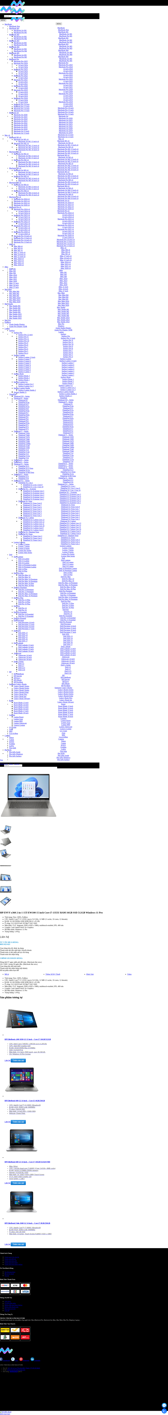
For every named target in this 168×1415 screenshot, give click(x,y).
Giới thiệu (8, 1301)
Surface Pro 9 (68, 346)
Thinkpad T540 (68, 449)
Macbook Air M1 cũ (65, 143)
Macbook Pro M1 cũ (65, 147)
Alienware (65, 657)
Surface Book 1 (68, 383)
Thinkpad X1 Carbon (68, 521)
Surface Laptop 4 (68, 369)
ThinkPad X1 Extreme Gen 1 (70, 503)
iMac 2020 (63, 285)
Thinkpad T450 (68, 437)
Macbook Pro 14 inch (65, 112)
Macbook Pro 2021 (66, 83)
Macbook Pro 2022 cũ (66, 225)
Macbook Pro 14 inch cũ (66, 244)
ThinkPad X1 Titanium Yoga (68, 536)
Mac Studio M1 (63, 309)
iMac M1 (63, 272)
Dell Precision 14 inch (68, 626)
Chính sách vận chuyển (12, 1257)
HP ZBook (66, 684)
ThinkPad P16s (67, 414)
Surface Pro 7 (68, 351)
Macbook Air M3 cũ (65, 174)
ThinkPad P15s (67, 410)
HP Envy (65, 681)
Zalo (16, 1360)
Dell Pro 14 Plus (68, 605)
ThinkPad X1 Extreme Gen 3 (70, 499)
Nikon (63, 741)
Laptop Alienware (65, 727)
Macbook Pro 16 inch (65, 108)
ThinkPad (63, 398)
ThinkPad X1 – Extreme (68, 492)
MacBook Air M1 (65, 34)
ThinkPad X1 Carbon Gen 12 (70, 525)
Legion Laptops (65, 546)
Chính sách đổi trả (10, 1259)
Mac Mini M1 (63, 299)
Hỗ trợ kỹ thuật (9, 1274)
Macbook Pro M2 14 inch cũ (68, 168)
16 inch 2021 (68, 87)
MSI (63, 735)
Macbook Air (63, 116)
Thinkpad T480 (68, 443)
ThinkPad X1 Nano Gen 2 (70, 542)
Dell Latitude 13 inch (68, 649)
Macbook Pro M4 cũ (65, 194)
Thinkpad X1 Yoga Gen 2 (70, 519)
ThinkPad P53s (67, 427)
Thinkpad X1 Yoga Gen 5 (70, 513)
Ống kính (63, 751)
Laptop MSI (65, 725)
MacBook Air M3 (65, 46)
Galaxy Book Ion (65, 700)
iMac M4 (63, 277)
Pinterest (26, 1360)
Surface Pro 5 (68, 355)
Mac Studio (61, 307)
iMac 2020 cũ (66, 268)
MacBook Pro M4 (65, 55)
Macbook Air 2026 (66, 118)
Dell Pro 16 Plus (68, 607)
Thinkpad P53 (68, 425)
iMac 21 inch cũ (66, 260)
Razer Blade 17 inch (65, 714)
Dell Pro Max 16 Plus (68, 587)
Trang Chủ (4, 764)
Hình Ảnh (90, 974)
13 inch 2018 (68, 104)
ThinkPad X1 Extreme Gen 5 (70, 494)
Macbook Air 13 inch (65, 137)
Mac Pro (61, 324)
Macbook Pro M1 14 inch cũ (68, 151)
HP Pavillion (65, 686)
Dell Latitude (65, 647)
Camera (61, 739)
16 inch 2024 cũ (68, 217)
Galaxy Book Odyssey (65, 702)
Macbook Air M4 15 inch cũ (68, 192)
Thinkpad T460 (68, 439)
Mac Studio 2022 (63, 322)
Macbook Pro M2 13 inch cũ (68, 166)
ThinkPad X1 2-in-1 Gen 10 (70, 490)
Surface (63, 334)
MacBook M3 (63, 44)
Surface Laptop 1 (68, 375)
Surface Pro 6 (68, 353)
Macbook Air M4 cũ (65, 188)
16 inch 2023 (68, 77)
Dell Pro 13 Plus (68, 603)
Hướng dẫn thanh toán (11, 1307)
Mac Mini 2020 (63, 305)
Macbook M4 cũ (63, 186)
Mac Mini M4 (63, 295)
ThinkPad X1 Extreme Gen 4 (70, 496)
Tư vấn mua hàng (10, 1272)
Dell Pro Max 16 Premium (67, 585)
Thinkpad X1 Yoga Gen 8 (70, 507)
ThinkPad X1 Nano (68, 538)
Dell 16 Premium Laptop (68, 570)
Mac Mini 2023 (63, 303)
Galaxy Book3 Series (65, 694)
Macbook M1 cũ (63, 141)
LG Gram (63, 731)
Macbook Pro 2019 (66, 94)
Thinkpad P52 (68, 422)
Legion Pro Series (67, 554)
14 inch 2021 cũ (68, 231)
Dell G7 (68, 669)
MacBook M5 (63, 57)
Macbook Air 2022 (66, 126)
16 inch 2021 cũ (68, 233)
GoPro (63, 749)
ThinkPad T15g (68, 459)
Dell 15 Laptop (68, 564)
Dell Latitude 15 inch (68, 653)
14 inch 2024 (68, 69)
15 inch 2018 (68, 106)
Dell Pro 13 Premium (68, 595)
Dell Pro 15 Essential (68, 620)
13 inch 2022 (68, 81)
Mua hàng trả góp (10, 1309)
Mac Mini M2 (63, 297)
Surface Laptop (65, 359)
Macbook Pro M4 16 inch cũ (68, 198)
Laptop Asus (65, 723)
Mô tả (7, 974)
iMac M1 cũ (65, 254)
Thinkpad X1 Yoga (68, 505)
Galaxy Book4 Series (65, 692)
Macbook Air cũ (63, 200)
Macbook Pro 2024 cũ (66, 213)
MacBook (61, 28)
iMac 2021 (63, 283)
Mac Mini (61, 293)
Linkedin (37, 1360)
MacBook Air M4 (65, 52)
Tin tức (7, 1275)
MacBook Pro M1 (65, 36)
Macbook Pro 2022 (66, 79)
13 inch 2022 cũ (68, 227)
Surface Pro (65, 336)
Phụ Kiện (61, 753)
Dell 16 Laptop (68, 566)
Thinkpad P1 (68, 404)
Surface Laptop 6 (68, 365)
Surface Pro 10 (68, 344)
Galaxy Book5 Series (65, 690)
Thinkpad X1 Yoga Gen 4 (70, 515)
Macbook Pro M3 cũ (65, 180)
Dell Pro (66, 610)
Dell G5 (68, 667)
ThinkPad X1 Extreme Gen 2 (70, 501)
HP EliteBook (66, 677)
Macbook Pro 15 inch (65, 110)
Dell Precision (66, 624)
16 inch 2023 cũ (68, 223)
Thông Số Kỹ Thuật (52, 974)
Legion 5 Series (68, 548)
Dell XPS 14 (68, 638)
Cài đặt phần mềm (10, 1303)
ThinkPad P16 (68, 412)
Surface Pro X (68, 340)
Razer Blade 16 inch (65, 712)
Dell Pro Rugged (66, 622)
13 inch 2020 (68, 92)
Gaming (63, 718)
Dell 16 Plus (68, 575)
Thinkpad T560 (68, 451)
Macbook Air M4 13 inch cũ (68, 190)
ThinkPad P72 (68, 431)
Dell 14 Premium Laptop (68, 568)
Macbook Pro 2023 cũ (66, 219)
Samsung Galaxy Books (63, 688)
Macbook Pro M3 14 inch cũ (68, 182)
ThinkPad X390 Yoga (68, 476)
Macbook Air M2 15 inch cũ (68, 161)
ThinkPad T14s (68, 455)
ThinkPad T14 (68, 453)
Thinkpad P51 (68, 420)
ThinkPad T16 (68, 462)
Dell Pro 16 (68, 614)
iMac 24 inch (63, 289)
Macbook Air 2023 (66, 124)
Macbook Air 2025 (66, 120)
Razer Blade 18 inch (65, 716)
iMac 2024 (63, 279)
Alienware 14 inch (68, 659)
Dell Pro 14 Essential (68, 618)
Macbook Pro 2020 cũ (66, 235)
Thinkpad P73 (68, 433)
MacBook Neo (63, 30)
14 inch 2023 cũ (68, 221)
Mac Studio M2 (63, 311)
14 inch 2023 (68, 75)
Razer (63, 704)
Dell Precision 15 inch (68, 628)
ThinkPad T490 (68, 445)
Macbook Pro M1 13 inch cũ (68, 149)
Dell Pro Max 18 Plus (68, 589)
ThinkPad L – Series (65, 466)
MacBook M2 (63, 38)
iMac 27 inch (63, 291)
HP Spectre (66, 679)
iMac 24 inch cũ (66, 258)
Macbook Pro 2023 (66, 73)
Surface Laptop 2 (68, 373)
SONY (63, 745)
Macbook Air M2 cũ (65, 157)
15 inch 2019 (68, 98)
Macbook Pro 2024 (66, 67)
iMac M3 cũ (65, 252)
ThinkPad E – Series (65, 464)
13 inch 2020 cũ (68, 237)
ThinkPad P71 (68, 429)
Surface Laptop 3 (68, 371)
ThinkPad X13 (68, 470)
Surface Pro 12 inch (68, 338)
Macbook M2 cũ (63, 155)
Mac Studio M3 (63, 314)
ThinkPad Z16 (68, 482)
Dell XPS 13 (68, 636)
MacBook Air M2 (65, 40)
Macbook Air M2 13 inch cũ (68, 159)
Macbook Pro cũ (63, 211)
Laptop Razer (66, 721)
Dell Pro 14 (68, 612)
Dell (63, 558)
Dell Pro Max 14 (68, 579)
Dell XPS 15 (68, 640)
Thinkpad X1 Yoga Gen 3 (70, 517)
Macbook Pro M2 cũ (65, 163)
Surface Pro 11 (68, 342)
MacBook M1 (63, 32)
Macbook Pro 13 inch (65, 114)
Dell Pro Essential (65, 616)
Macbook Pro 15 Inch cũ (66, 242)
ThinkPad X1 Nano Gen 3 (70, 540)
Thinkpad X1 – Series (66, 484)
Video (129, 974)
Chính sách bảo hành (11, 1262)
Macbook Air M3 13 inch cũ (68, 176)
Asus (63, 733)
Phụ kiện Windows (63, 758)
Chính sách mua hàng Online (14, 1264)
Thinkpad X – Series (65, 468)
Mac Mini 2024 (63, 301)
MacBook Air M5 (65, 59)
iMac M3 (63, 274)
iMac (61, 270)
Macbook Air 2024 (66, 122)
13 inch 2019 (68, 96)
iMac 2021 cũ (66, 266)
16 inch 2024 (68, 71)
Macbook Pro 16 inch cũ (66, 240)
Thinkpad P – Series (65, 402)
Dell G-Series (66, 665)
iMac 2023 (63, 281)
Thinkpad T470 (68, 441)
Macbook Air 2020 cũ (66, 209)
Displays (61, 326)
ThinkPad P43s (67, 418)
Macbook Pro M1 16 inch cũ (68, 153)
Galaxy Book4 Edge (65, 696)
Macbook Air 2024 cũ (66, 203)
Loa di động (63, 737)
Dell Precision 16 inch (68, 630)
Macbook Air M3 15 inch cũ (68, 178)
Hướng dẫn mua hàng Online (13, 1305)
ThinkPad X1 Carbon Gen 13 (70, 523)
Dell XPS (65, 634)
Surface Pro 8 (68, 348)
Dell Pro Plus (66, 601)
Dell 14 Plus (68, 573)
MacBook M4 (63, 50)
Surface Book (66, 377)
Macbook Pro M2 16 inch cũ (68, 170)
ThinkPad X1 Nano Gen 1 (70, 544)
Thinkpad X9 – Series (66, 400)
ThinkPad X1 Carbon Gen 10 (70, 529)
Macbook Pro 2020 (66, 89)
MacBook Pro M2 (65, 42)
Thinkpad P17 (68, 416)
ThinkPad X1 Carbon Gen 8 (70, 533)
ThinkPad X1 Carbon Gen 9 (70, 531)
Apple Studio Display (63, 328)
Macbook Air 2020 (66, 129)
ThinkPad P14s (67, 406)
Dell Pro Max (66, 577)
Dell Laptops (65, 560)
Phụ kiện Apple (63, 755)
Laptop (61, 332)
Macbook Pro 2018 (66, 102)
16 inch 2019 (68, 100)
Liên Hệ (7, 1310)
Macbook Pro (63, 63)
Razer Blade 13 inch (65, 706)
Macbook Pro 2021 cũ (66, 229)
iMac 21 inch (63, 287)
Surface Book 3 (68, 379)
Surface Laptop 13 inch (68, 361)
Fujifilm (63, 747)
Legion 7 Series (68, 550)
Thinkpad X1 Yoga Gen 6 (70, 511)
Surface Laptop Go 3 (68, 390)
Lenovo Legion (65, 729)
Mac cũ (61, 139)
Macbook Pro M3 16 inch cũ (68, 184)
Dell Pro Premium (65, 591)
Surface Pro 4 (68, 357)
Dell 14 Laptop (68, 562)
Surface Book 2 (68, 381)
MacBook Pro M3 (65, 48)
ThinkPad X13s (68, 474)
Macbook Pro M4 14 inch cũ (68, 196)
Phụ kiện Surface (63, 760)
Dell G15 (68, 671)
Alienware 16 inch (68, 661)
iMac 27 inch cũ (66, 256)
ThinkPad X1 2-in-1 (68, 486)
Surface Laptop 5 (68, 367)
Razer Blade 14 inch (65, 708)
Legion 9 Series (68, 552)
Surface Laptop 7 (68, 363)
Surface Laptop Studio (66, 392)
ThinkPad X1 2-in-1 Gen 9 (70, 488)
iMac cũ (63, 248)
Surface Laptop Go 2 (68, 388)
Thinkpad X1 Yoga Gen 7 (70, 509)
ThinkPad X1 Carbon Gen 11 (70, 527)
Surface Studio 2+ (65, 396)
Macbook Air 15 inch (65, 135)
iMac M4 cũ (65, 250)
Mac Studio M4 (63, 316)
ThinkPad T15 (68, 457)
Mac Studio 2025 (63, 318)
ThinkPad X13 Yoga (68, 472)
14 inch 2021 (68, 85)
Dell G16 (68, 673)
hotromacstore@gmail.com (16, 1370)
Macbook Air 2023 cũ (66, 205)
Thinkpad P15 (68, 408)
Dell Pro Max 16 (68, 581)
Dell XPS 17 (68, 644)
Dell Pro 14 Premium (68, 593)
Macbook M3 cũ (63, 172)
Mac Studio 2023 (63, 320)
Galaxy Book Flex (65, 698)
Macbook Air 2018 (66, 133)
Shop (11, 764)
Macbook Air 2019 (66, 131)
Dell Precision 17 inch (68, 632)
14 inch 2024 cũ (68, 215)
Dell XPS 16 (68, 642)
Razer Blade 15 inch (65, 710)
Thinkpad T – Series (65, 435)
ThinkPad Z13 (68, 480)
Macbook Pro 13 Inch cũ (66, 246)
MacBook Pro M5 (65, 61)
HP (63, 675)
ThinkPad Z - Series (65, 478)
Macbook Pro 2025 (66, 65)
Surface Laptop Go (66, 385)
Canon (63, 743)
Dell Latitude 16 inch (68, 655)
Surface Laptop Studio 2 (68, 394)
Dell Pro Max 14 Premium (67, 583)
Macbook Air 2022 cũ (66, 207)
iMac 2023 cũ (66, 264)
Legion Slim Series (68, 556)
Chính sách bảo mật (11, 1261)
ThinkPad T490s (68, 447)
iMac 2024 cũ (66, 262)
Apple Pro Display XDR (63, 330)
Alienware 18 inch (68, 663)
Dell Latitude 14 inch (68, 651)
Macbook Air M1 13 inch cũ (68, 145)
